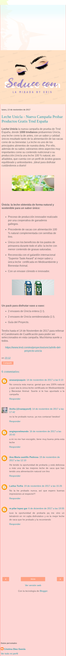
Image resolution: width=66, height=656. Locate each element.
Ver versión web (33, 585)
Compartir (7, 363)
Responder (15, 399)
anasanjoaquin (17, 380)
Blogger (43, 591)
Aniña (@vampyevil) (20, 409)
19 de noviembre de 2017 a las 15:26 (43, 486)
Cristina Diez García (14, 649)
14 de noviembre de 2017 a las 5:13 (45, 380)
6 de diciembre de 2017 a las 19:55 (46, 508)
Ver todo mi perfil (9, 653)
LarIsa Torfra (16, 486)
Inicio (33, 579)
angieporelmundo (19, 431)
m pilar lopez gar (18, 508)
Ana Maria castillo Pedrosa (23, 457)
